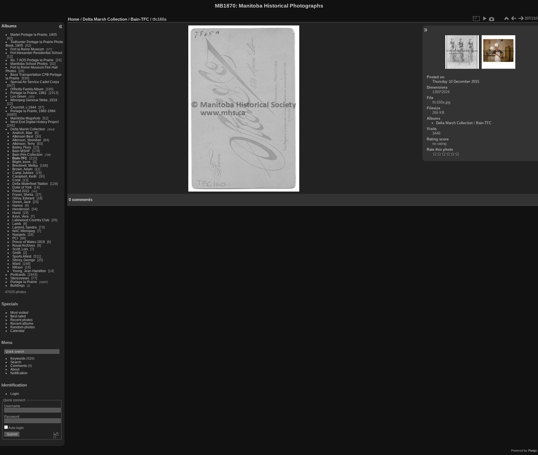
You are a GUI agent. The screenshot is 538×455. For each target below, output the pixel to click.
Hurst (16, 212)
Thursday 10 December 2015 (455, 81)
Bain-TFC (19, 158)
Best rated (18, 316)
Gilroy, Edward (23, 198)
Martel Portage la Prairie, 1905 (33, 34)
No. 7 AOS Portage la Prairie (32, 60)
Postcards (17, 274)
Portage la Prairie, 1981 (28, 93)
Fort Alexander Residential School (36, 53)
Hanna (17, 205)
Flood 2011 (20, 191)
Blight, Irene (21, 162)
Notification (18, 373)
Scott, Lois (20, 249)
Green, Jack (21, 202)
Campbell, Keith (24, 176)
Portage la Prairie (23, 282)
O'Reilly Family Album (26, 89)
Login (14, 393)
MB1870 (225, 6)
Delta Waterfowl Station (30, 183)
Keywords (17, 358)
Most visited (19, 312)
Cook (16, 180)
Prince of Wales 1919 (28, 242)
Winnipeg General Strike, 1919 (33, 100)
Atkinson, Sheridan (26, 140)
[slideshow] (484, 18)
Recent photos (21, 320)
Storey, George (23, 260)
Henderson (20, 209)
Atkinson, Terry (23, 143)
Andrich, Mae (22, 133)
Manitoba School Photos (29, 63)
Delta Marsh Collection (27, 129)
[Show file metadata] (491, 18)
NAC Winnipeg (23, 231)
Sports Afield (21, 256)
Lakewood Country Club (30, 220)
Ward (16, 263)
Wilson (17, 267)
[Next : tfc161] (521, 18)
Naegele (18, 234)
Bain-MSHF (21, 151)
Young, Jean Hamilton (29, 271)
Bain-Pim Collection (27, 154)
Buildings (17, 285)
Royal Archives (23, 245)
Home (73, 19)
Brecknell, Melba (25, 165)
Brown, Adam (22, 169)
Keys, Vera (20, 216)
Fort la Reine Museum (27, 49)
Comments (18, 365)
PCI (15, 238)
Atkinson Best (22, 136)
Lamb (16, 223)
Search (15, 362)
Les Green (18, 96)
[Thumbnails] (506, 18)
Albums (9, 25)
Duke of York (22, 187)
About (14, 369)
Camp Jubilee (23, 173)
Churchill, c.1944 (23, 107)
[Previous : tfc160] (513, 18)
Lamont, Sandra (24, 227)
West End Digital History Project (34, 122)
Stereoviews (19, 278)
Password (11, 416)
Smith (16, 252)
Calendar (17, 331)
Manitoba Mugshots (25, 118)
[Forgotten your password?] (55, 435)
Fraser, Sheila (22, 194)
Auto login (16, 428)
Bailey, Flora (21, 147)
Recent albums (21, 323)
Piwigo (532, 450)
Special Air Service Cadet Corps (34, 82)
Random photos (22, 327)
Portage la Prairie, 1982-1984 (32, 111)
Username (12, 406)
